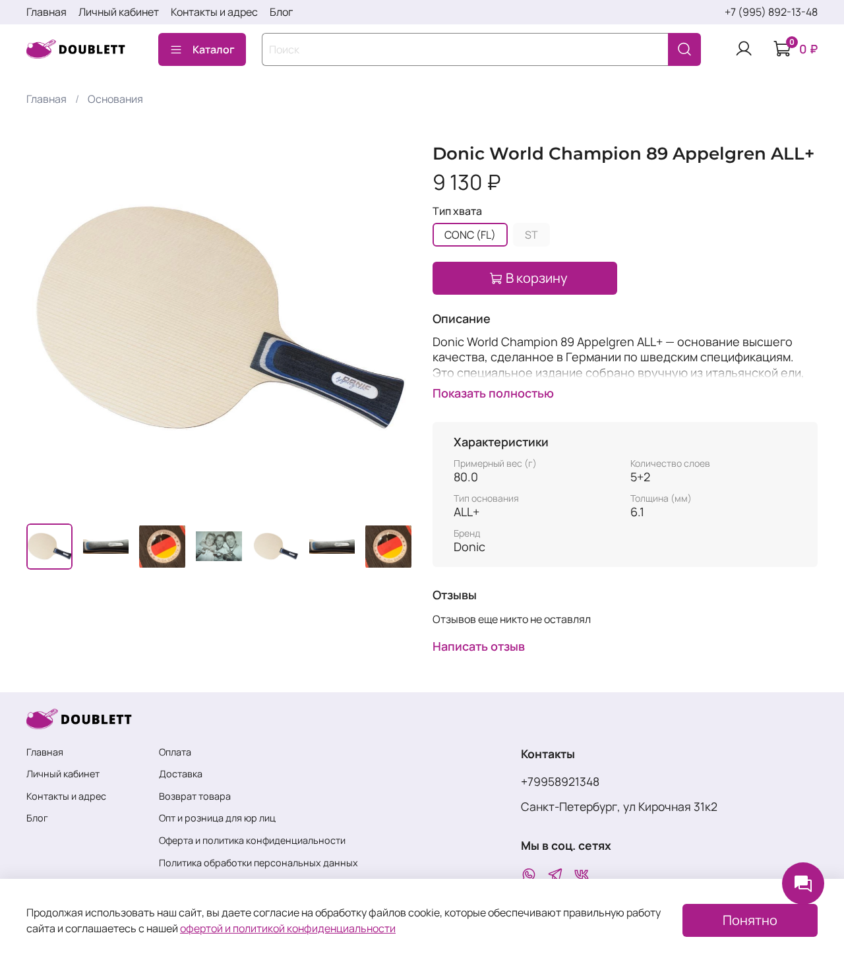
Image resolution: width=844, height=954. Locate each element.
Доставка (180, 773)
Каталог (214, 49)
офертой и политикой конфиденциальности (288, 928)
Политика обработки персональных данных (258, 862)
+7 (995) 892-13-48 (771, 12)
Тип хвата (457, 211)
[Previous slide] (47, 320)
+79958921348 (560, 781)
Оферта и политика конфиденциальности (252, 840)
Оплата (175, 752)
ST (531, 234)
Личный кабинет (118, 12)
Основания (115, 99)
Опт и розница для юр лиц (217, 818)
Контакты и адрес (214, 12)
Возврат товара (195, 796)
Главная (46, 12)
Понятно (750, 920)
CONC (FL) (470, 234)
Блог (281, 12)
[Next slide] (390, 320)
